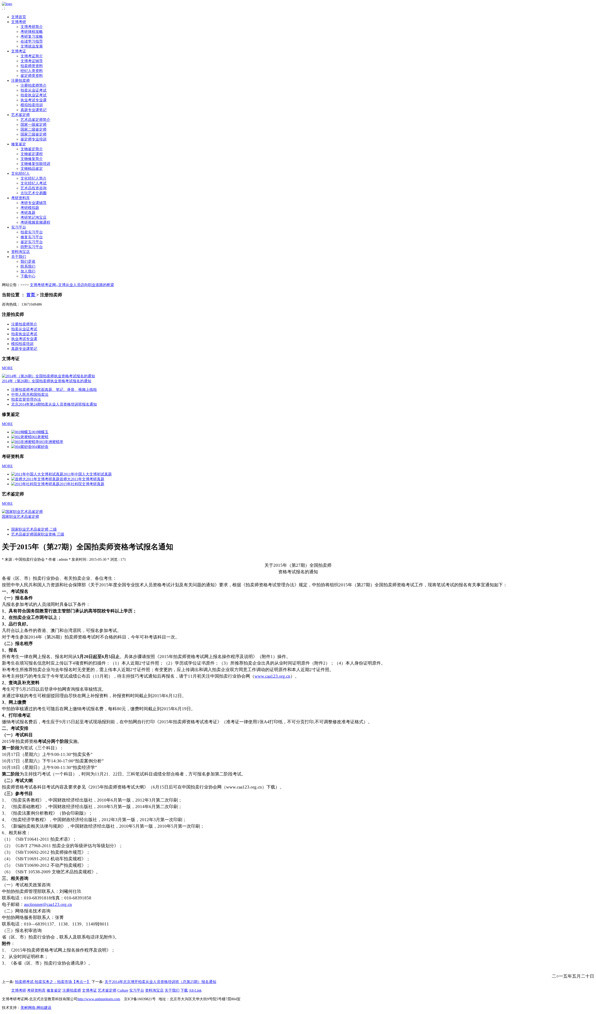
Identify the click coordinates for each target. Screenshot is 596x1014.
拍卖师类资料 (31, 66)
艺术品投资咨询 (33, 188)
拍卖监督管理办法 (26, 399)
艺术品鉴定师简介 (35, 120)
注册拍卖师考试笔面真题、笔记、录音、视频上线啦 (54, 390)
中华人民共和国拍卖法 (29, 394)
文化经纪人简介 (33, 178)
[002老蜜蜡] (21, 437)
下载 (184, 990)
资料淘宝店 (20, 252)
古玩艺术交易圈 (33, 193)
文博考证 (18, 51)
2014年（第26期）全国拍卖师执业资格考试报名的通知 (46, 381)
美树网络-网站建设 (35, 1008)
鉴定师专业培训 (33, 139)
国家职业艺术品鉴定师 (20, 517)
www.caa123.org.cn (272, 676)
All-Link (195, 990)
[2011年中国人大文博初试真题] (37, 474)
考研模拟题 (29, 208)
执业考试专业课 (33, 100)
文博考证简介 (31, 56)
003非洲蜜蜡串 (51, 442)
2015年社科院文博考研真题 (82, 484)
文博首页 (18, 17)
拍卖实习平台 (31, 232)
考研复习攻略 (31, 36)
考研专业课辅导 (33, 203)
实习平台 (18, 227)
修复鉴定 (18, 144)
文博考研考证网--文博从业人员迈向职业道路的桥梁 (72, 285)
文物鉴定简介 (31, 149)
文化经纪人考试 (33, 183)
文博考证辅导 (31, 61)
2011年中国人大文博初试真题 (87, 474)
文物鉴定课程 (31, 154)
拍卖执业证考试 (33, 95)
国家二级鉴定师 (33, 129)
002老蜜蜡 (40, 437)
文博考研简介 (31, 27)
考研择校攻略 (31, 32)
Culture (122, 990)
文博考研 (18, 22)
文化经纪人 (20, 173)
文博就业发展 (31, 46)
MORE (7, 368)
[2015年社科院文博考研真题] (35, 484)
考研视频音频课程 (35, 222)
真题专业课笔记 (33, 110)
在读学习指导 (31, 41)
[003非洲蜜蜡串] (25, 442)
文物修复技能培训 (35, 164)
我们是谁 (27, 261)
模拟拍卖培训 (31, 105)
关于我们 (18, 257)
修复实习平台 (31, 237)
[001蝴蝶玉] (21, 432)
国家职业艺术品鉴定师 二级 (34, 529)
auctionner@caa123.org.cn (48, 904)
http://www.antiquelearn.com (99, 999)
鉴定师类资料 (31, 76)
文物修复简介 (31, 159)
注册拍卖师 (20, 80)
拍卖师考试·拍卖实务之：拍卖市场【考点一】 (53, 982)
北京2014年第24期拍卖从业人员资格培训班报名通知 (54, 404)
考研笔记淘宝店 (33, 217)
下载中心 (27, 276)
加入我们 (27, 271)
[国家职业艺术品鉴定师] (22, 512)
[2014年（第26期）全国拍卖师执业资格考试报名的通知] (48, 376)
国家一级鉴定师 (33, 124)
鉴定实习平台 (31, 242)
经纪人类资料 (31, 71)
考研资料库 (20, 198)
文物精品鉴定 (31, 169)
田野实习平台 (31, 247)
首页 (31, 294)
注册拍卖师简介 (33, 85)
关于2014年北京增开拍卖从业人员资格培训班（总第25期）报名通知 (160, 982)
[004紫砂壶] (21, 447)
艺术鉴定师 (20, 115)
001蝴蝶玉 (40, 432)
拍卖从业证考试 (33, 90)
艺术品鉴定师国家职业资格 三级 (37, 534)
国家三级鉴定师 (33, 134)
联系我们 (27, 266)
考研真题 (27, 213)
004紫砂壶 (40, 447)
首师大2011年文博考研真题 (82, 479)
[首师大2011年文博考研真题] (35, 479)
